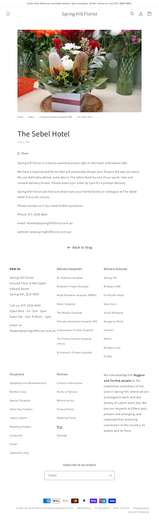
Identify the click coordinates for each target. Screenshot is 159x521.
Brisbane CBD (112, 286)
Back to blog (82, 247)
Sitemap (62, 435)
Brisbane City (112, 347)
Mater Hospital (66, 304)
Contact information (138, 512)
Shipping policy (141, 508)
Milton (108, 339)
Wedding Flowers (20, 426)
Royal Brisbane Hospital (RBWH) (77, 295)
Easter (14, 444)
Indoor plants (18, 418)
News (31, 117)
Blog (59, 426)
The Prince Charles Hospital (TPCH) (74, 341)
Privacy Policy (65, 409)
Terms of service (121, 508)
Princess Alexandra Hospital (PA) (77, 321)
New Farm (110, 304)
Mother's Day (18, 391)
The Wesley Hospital (69, 312)
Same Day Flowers (21, 409)
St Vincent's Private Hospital (74, 352)
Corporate (16, 435)
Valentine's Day (19, 453)
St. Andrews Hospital (70, 277)
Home (20, 117)
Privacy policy (102, 508)
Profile (108, 356)
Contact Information (70, 383)
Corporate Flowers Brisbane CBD (56, 117)
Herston (109, 330)
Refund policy (65, 400)
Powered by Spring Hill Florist (58, 508)
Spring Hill (110, 277)
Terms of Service (67, 391)
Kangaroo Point (113, 321)
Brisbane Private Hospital (73, 286)
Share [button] (25, 153)
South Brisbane (113, 312)
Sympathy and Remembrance (28, 383)
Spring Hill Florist (33, 508)
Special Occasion (20, 400)
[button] (8, 13)
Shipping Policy (66, 418)
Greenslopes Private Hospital (75, 330)
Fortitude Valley (114, 295)
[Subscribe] (110, 475)
